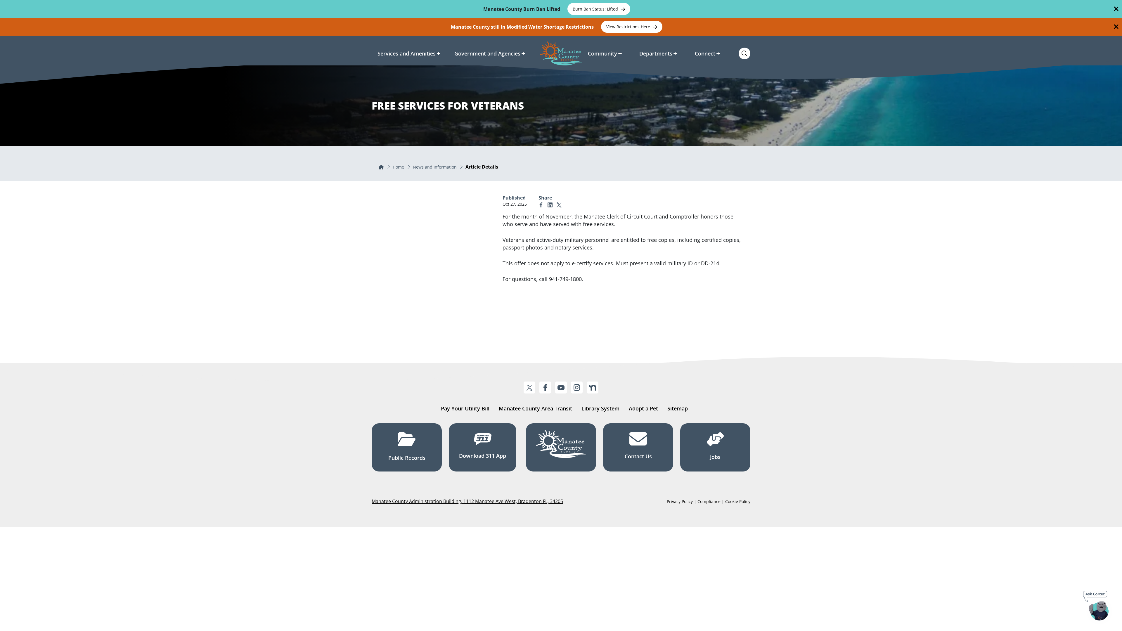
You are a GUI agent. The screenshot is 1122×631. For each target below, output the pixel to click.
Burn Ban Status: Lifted (596, 9)
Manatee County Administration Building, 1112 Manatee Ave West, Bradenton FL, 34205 (467, 501)
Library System (600, 408)
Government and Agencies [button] (487, 53)
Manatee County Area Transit (535, 408)
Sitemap (677, 408)
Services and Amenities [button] (407, 53)
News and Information (435, 167)
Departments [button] (655, 53)
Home (398, 167)
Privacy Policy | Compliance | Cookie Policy (708, 501)
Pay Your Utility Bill (465, 408)
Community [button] (602, 53)
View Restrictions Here (628, 27)
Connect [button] (705, 53)
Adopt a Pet (643, 408)
